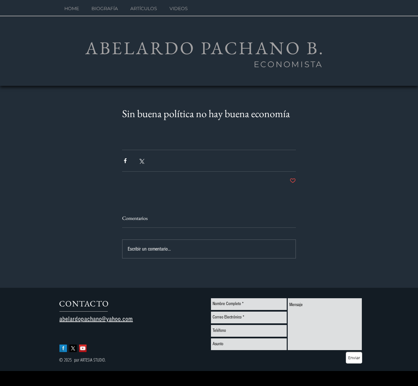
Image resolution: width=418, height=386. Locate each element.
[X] (73, 348)
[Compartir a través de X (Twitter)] (141, 161)
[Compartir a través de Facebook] (125, 161)
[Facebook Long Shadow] (63, 348)
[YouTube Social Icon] (83, 348)
